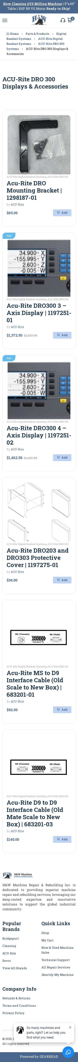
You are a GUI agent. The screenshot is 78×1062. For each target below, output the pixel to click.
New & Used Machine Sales (57, 950)
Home (14, 34)
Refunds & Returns (16, 998)
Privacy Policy (13, 1013)
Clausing (9, 946)
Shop (45, 933)
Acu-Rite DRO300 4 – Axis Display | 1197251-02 (39, 435)
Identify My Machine (57, 975)
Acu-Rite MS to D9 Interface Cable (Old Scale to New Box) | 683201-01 (35, 683)
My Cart (47, 940)
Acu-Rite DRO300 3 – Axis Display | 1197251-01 (39, 313)
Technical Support (55, 960)
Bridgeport (10, 938)
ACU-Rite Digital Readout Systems (26, 176)
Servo (6, 961)
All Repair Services (55, 967)
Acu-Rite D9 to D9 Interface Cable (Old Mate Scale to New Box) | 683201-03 (35, 813)
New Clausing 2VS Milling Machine (32, 4)
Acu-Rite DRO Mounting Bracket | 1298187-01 (34, 190)
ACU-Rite (17, 204)
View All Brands (14, 968)
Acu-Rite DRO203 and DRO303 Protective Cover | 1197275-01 (38, 557)
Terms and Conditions (19, 1005)
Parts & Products (37, 34)
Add (64, 213)
